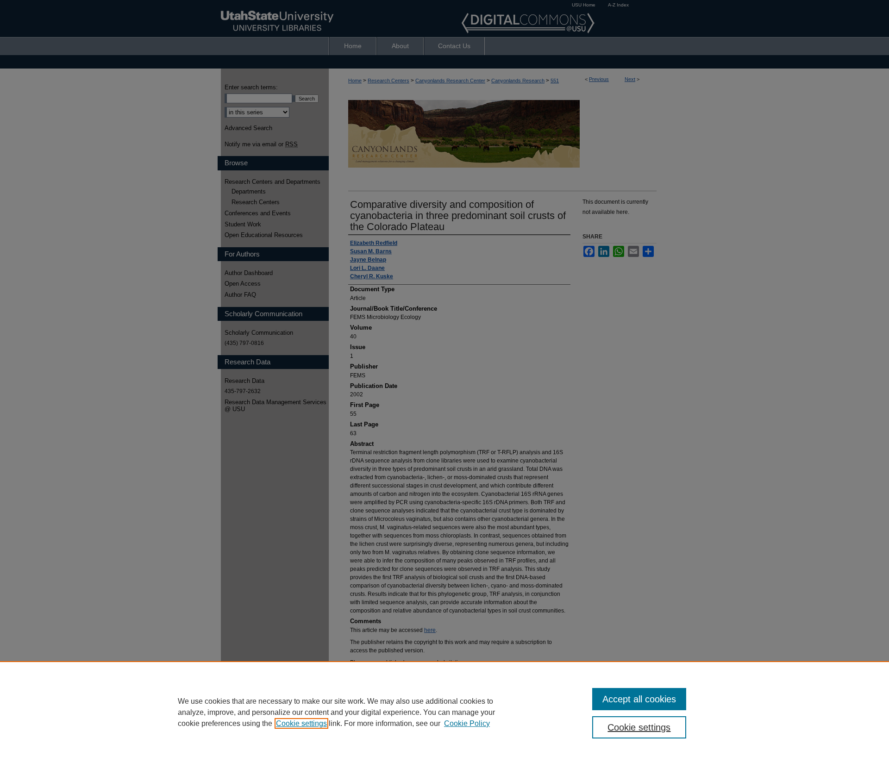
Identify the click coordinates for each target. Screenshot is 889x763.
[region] (444, 712)
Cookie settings (301, 723)
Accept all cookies (639, 699)
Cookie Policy (467, 723)
